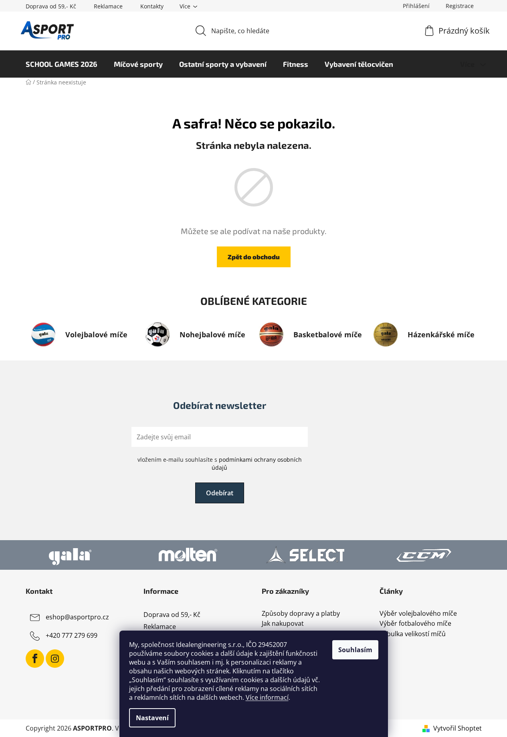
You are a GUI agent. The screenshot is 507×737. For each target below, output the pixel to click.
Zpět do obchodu (254, 256)
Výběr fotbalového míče (415, 623)
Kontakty (152, 6)
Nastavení (152, 717)
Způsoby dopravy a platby (301, 613)
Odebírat (219, 493)
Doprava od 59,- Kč (51, 6)
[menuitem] (61, 64)
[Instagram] (55, 658)
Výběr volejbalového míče (418, 613)
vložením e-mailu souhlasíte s (219, 463)
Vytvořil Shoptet (457, 728)
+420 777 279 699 (71, 635)
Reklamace (108, 6)
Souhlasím (355, 649)
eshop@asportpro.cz (77, 617)
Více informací (267, 697)
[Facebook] (35, 658)
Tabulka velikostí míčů (413, 634)
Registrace (460, 6)
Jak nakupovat (283, 623)
